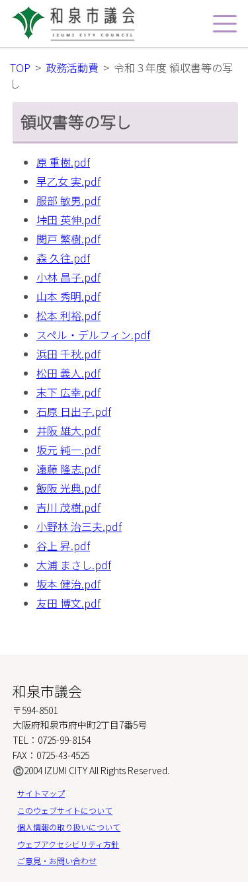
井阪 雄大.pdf (68, 430)
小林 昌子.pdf (68, 277)
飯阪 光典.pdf (68, 488)
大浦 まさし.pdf (73, 565)
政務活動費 (72, 67)
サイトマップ (41, 793)
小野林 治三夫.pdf (79, 526)
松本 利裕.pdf (68, 315)
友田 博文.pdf (68, 603)
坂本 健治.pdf (68, 584)
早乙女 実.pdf (68, 181)
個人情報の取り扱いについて (68, 826)
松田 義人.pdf (68, 373)
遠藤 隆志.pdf (68, 469)
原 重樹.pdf (63, 162)
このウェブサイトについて (64, 810)
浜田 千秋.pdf (68, 354)
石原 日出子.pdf (73, 411)
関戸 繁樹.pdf (68, 239)
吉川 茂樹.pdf (68, 507)
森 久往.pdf (63, 258)
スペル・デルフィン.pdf (93, 334)
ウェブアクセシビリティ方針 (68, 844)
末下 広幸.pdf (68, 392)
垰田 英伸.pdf (68, 219)
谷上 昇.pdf (63, 545)
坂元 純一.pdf (68, 450)
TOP (20, 67)
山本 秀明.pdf (68, 296)
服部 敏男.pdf (68, 200)
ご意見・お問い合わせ (57, 860)
